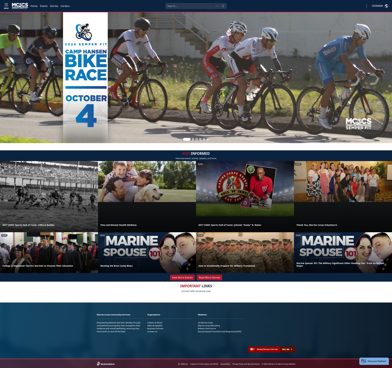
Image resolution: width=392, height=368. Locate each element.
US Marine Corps (205, 322)
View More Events (182, 277)
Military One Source (207, 328)
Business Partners (155, 328)
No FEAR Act (183, 364)
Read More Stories (209, 277)
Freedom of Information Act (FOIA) (204, 364)
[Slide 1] (187, 139)
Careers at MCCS (154, 322)
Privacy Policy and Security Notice (246, 364)
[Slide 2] (193, 139)
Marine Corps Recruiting (209, 325)
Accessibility (225, 364)
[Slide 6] (207, 139)
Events (44, 6)
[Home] (20, 6)
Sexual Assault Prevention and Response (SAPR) (219, 331)
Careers (65, 6)
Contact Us (152, 331)
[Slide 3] (196, 139)
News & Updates (154, 325)
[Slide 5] (204, 139)
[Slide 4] (200, 139)
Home (34, 6)
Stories (54, 6)
